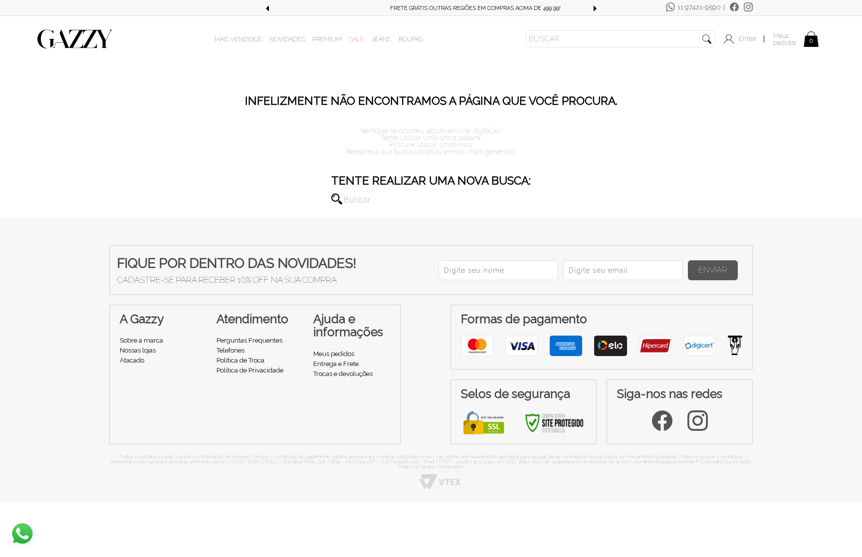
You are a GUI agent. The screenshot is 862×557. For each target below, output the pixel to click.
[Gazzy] (74, 38)
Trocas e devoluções (343, 373)
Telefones (230, 350)
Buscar (336, 198)
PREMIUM (327, 39)
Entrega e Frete (336, 364)
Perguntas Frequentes (249, 340)
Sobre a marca (141, 340)
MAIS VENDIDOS (238, 39)
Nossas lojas (138, 350)
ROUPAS (411, 39)
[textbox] (620, 38)
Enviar (712, 270)
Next (595, 8)
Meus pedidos (784, 39)
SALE (356, 39)
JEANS (381, 39)
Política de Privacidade (249, 370)
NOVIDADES (287, 39)
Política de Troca (240, 360)
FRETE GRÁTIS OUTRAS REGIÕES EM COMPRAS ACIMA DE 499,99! (431, 8)
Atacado (132, 360)
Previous (266, 8)
